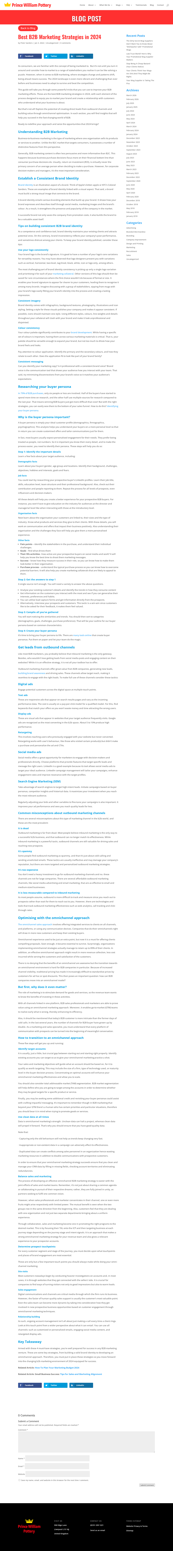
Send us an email (97, 1530)
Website (21, 1474)
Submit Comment (147, 1485)
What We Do (104, 5)
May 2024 (130, 119)
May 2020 (130, 189)
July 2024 (130, 111)
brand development (81, 332)
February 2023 (132, 173)
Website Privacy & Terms (137, 1526)
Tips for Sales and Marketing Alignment (81, 1374)
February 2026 (132, 99)
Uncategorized (52, 43)
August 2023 (131, 154)
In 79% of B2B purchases (30, 393)
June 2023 (130, 161)
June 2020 (130, 185)
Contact (160, 5)
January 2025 (131, 107)
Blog (152, 5)
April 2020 (130, 193)
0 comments (65, 43)
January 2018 (131, 216)
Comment (23, 1430)
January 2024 (131, 134)
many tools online (82, 635)
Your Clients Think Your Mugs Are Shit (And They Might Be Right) (139, 73)
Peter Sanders (27, 43)
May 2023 (130, 165)
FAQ (128, 5)
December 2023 (133, 138)
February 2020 (132, 196)
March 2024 (131, 126)
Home (82, 5)
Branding (130, 236)
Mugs (118, 5)
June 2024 (130, 115)
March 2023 (131, 169)
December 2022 (133, 177)
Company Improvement (136, 239)
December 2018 (133, 200)
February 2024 (132, 130)
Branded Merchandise (135, 232)
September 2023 (133, 150)
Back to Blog (28, 28)
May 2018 (130, 208)
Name (21, 1458)
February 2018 (132, 212)
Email (21, 1466)
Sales (128, 255)
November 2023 (133, 142)
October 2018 (132, 204)
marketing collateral (63, 273)
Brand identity (25, 184)
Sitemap (129, 1530)
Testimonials (141, 5)
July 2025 (130, 103)
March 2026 (131, 95)
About (91, 5)
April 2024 (130, 122)
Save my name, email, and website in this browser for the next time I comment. (55, 1480)
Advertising (131, 228)
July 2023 (130, 157)
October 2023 (132, 146)
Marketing (130, 247)
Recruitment (131, 251)
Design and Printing (134, 243)
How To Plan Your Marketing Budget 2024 (57, 1367)
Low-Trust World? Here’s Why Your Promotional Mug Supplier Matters (139, 56)
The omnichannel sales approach (35, 924)
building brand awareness (31, 673)
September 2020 (133, 181)
